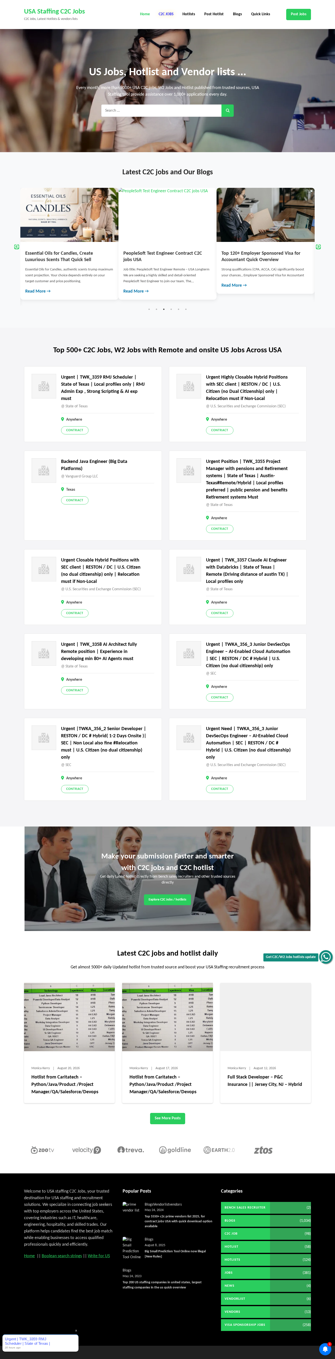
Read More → (38, 291)
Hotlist (231, 1246)
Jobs (229, 1272)
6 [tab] (185, 309)
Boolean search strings (62, 1256)
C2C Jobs (166, 14)
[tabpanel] (69, 244)
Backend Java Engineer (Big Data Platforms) (94, 465)
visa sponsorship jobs (245, 1325)
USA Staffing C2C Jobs (54, 11)
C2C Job (231, 1233)
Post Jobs (298, 14)
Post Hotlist (214, 14)
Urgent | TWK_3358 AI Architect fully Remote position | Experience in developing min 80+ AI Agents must (99, 651)
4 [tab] (171, 309)
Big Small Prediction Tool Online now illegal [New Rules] (175, 1254)
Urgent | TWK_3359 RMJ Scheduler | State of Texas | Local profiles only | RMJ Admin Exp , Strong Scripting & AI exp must (103, 388)
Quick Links (260, 14)
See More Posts (167, 1118)
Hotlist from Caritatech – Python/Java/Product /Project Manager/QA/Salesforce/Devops (64, 1084)
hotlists (232, 1259)
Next (318, 246)
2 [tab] (156, 309)
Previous (16, 246)
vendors (175, 1205)
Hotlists (188, 14)
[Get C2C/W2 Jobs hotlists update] (326, 957)
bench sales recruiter (245, 1207)
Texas (70, 490)
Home (145, 14)
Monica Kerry (40, 1068)
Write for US (99, 1256)
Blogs (237, 14)
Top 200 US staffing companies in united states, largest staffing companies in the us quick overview (162, 1285)
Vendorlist (161, 1205)
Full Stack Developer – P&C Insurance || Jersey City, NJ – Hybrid (265, 1081)
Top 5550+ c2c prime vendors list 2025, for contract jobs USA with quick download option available (178, 1221)
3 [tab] (163, 309)
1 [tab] (149, 309)
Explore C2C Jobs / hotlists (167, 899)
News (229, 1285)
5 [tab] (178, 309)
